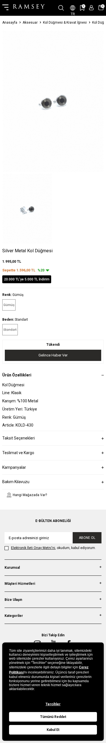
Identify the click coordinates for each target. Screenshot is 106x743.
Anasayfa (9, 22)
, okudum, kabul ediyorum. (53, 548)
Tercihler (53, 704)
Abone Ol (87, 538)
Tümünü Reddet (53, 717)
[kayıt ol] (91, 7)
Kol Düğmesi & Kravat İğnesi (65, 22)
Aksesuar (30, 22)
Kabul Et (53, 730)
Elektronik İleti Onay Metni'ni (33, 548)
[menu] (5, 8)
